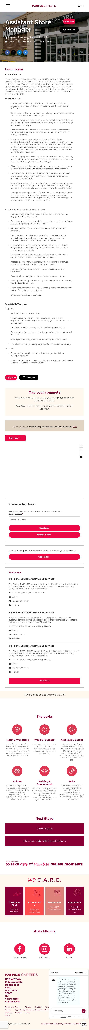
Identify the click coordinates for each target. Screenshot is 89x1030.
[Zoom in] (81, 445)
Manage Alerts (44, 535)
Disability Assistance (39, 1008)
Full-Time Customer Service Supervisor (31, 579)
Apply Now (68, 21)
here (75, 427)
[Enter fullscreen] (81, 457)
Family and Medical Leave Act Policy (9, 1011)
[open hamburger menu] (8, 6)
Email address (15, 514)
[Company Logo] (44, 6)
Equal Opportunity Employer (20, 1010)
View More (44, 681)
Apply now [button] (10, 377)
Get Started (43, 557)
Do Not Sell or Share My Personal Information (62, 1024)
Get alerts (44, 528)
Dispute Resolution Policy (29, 1010)
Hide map (13, 438)
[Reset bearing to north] (81, 452)
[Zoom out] (81, 449)
